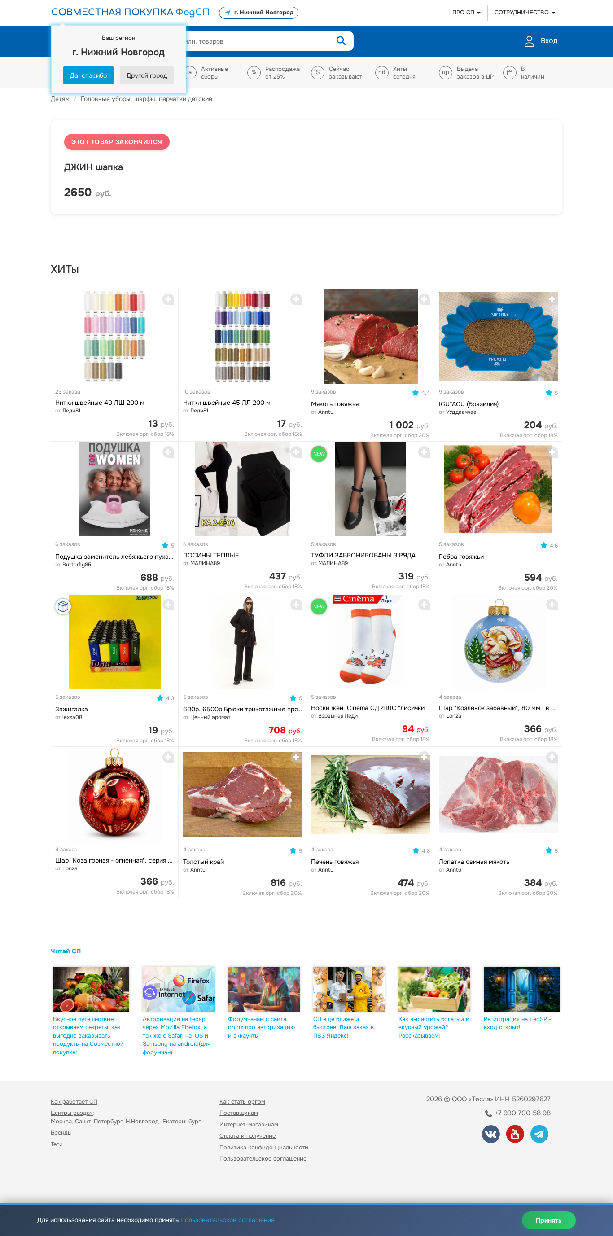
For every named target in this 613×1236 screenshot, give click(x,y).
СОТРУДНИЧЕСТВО (523, 12)
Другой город (147, 75)
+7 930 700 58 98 (522, 1113)
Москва (61, 1121)
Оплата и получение (247, 1136)
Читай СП (66, 951)
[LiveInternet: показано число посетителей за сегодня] (70, 1184)
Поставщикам (238, 1113)
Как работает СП (74, 1101)
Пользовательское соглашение (262, 1158)
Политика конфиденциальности (263, 1147)
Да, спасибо (88, 75)
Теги (57, 1144)
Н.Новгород (142, 1121)
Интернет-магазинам (248, 1124)
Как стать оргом (242, 1101)
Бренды (61, 1132)
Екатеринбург (181, 1121)
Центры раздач (72, 1113)
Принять (549, 1220)
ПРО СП (464, 12)
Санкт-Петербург (99, 1121)
